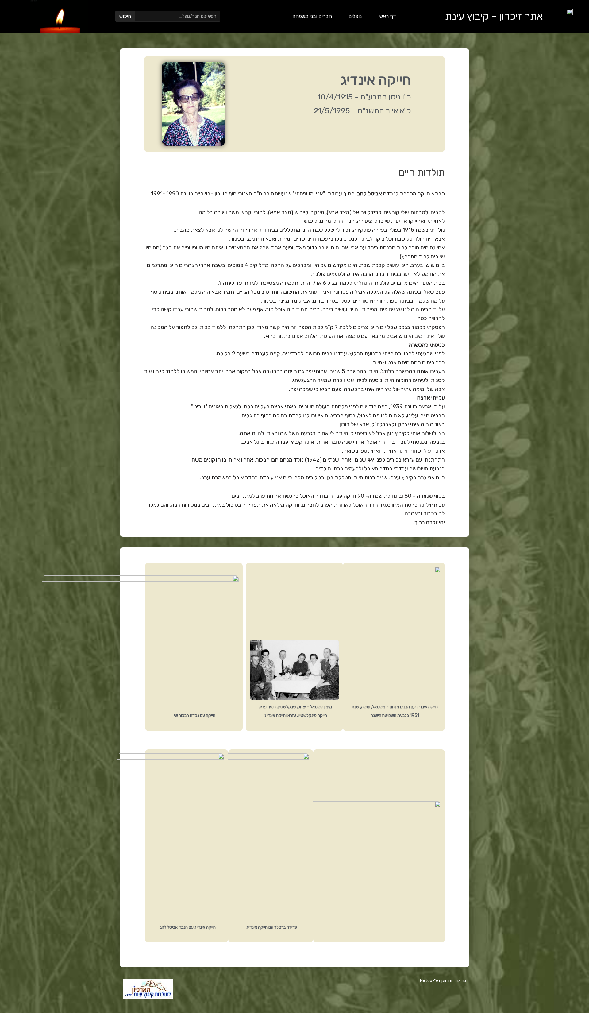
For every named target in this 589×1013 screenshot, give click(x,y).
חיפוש (125, 16)
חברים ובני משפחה (312, 16)
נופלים (355, 16)
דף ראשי (387, 16)
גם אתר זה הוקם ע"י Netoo (443, 980)
